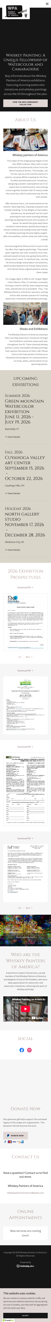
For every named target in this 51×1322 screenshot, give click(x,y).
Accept (25, 1315)
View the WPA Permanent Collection (25, 103)
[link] (16, 4)
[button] (47, 4)
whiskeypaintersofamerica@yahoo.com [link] (25, 1192)
